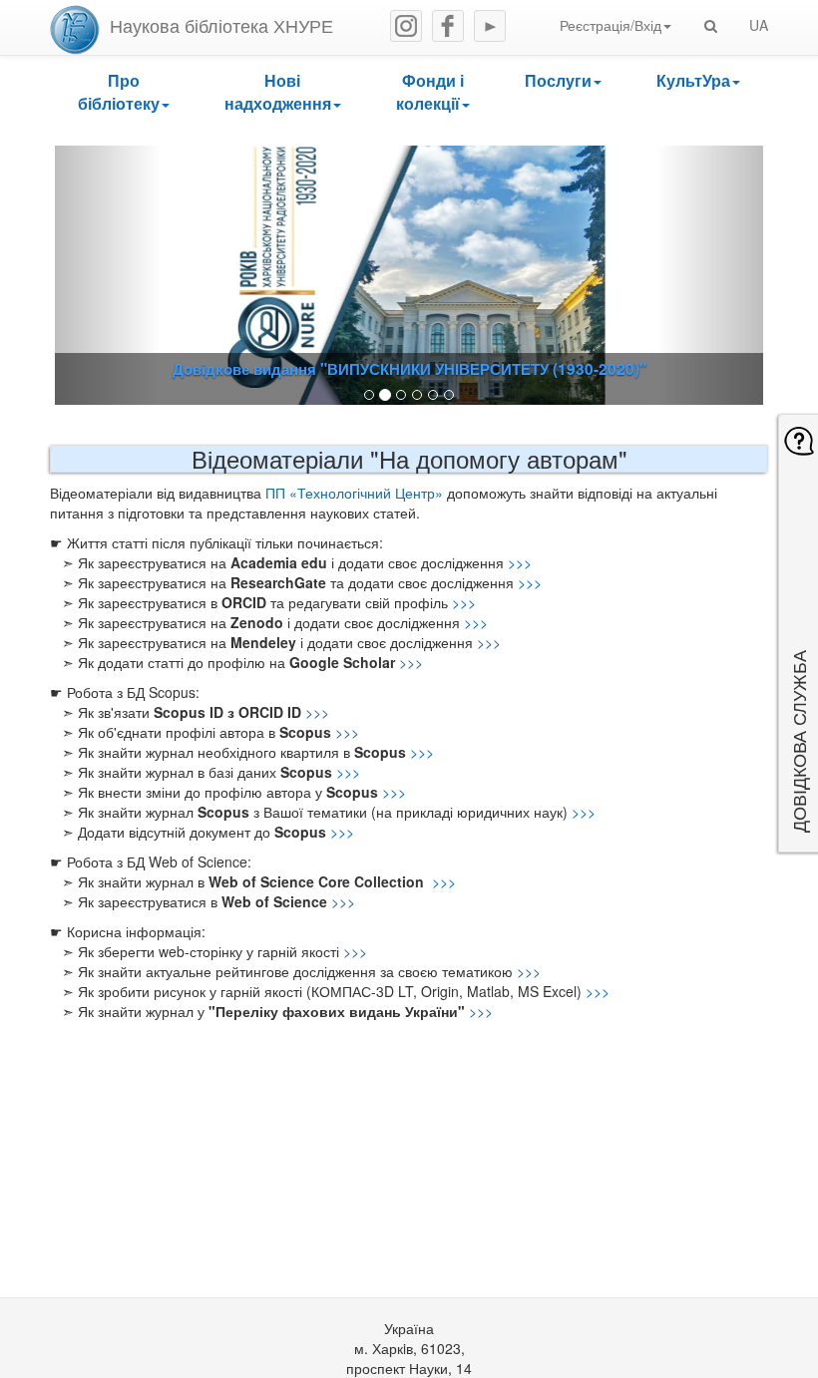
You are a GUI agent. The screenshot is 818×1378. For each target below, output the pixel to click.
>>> (520, 562)
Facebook (448, 26)
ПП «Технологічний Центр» (354, 493)
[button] (123, 93)
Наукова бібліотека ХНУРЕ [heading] (221, 25)
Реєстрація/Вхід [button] (610, 25)
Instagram (406, 26)
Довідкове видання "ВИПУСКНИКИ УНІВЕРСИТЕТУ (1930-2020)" (409, 369)
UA (758, 25)
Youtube (490, 26)
